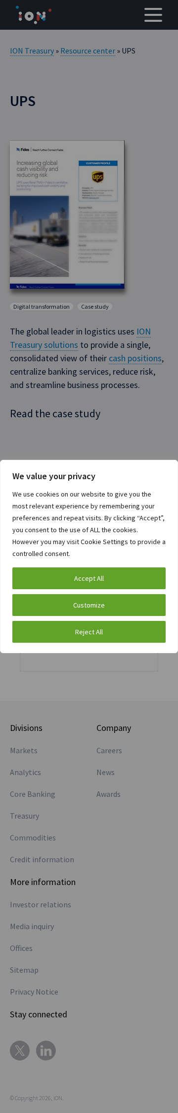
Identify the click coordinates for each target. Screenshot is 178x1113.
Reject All (89, 631)
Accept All (89, 578)
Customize (89, 605)
